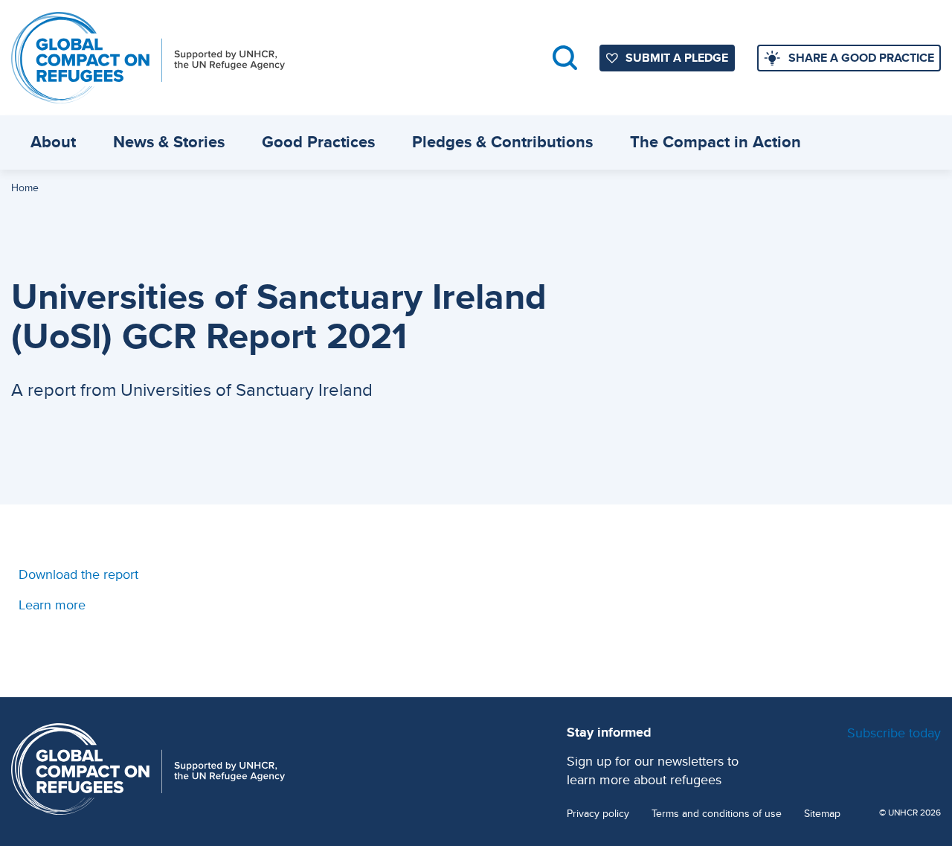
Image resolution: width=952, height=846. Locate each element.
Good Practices (318, 141)
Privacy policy (598, 814)
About (53, 141)
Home (25, 187)
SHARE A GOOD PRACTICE (861, 57)
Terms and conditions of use (717, 814)
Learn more (52, 604)
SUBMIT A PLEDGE (676, 57)
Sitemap (822, 814)
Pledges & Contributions (502, 141)
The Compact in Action (715, 141)
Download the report (78, 574)
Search (565, 57)
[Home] (148, 57)
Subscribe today (894, 732)
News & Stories (169, 141)
